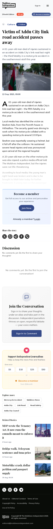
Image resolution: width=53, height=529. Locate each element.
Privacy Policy (34, 503)
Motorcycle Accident (13, 400)
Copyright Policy (8, 503)
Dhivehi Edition (8, 14)
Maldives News (33, 400)
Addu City (8, 405)
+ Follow (21, 24)
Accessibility (22, 503)
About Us (6, 499)
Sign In (37, 6)
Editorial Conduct (19, 499)
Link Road (21, 405)
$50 (43, 369)
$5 (9, 369)
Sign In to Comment (26, 333)
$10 (21, 369)
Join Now (26, 208)
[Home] (3, 24)
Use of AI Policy (8, 508)
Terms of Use (32, 499)
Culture (11, 24)
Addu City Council (11, 411)
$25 (32, 369)
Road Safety (35, 405)
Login (37, 219)
